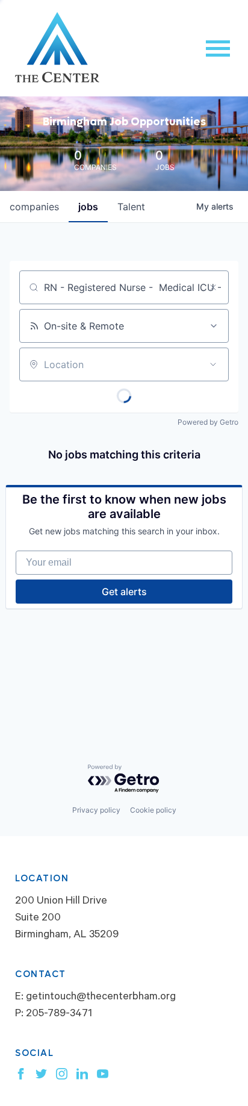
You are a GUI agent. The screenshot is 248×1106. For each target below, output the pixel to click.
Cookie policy (153, 809)
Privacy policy (96, 809)
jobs (88, 207)
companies (34, 207)
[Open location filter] (213, 364)
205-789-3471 (59, 1014)
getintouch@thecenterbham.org (101, 998)
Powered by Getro (208, 421)
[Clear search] (213, 287)
